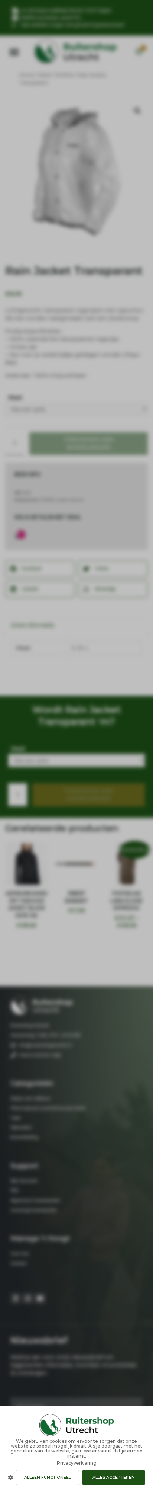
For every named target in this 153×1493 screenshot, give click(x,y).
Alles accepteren (113, 1477)
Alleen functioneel (47, 1477)
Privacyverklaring (77, 1463)
